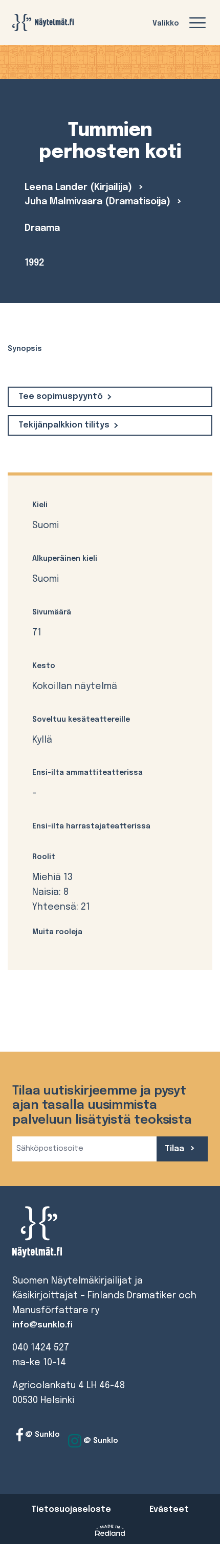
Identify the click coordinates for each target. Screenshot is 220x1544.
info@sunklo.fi (42, 1325)
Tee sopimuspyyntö (60, 396)
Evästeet (169, 1509)
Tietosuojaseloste (71, 1509)
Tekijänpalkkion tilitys (63, 425)
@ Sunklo (41, 1434)
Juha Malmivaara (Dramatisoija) (99, 201)
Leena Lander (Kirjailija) (80, 187)
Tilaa (175, 1149)
